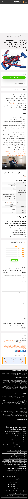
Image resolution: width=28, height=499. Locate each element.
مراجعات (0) (17, 89)
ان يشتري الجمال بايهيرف (21, 433)
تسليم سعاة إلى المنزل (14, 359)
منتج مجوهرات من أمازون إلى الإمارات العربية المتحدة (16, 486)
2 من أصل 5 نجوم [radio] (3, 277)
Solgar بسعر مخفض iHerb (12, 427)
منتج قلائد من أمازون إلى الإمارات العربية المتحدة (17, 482)
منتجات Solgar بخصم (22, 470)
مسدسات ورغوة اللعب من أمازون (12, 342)
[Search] (5, 2)
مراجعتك (24, 281)
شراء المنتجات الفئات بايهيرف (7, 452)
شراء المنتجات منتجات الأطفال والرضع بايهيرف (17, 458)
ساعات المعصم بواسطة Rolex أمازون (19, 446)
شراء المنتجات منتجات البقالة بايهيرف (19, 462)
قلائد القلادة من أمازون (6, 462)
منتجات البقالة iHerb (22, 474)
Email (24, 318)
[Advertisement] (14, 18)
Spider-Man (24, 338)
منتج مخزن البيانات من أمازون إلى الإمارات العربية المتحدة (15, 488)
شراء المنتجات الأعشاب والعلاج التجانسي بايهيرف (17, 450)
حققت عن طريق (13, 341)
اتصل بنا (25, 419)
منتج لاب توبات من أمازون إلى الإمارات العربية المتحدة (16, 484)
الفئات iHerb (24, 431)
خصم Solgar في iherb (7, 444)
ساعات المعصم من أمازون (21, 448)
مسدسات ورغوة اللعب (22, 341)
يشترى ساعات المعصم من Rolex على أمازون (17, 493)
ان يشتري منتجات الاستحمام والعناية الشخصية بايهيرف (16, 440)
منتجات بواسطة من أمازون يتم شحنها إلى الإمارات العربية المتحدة (14, 479)
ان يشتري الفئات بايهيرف (10, 433)
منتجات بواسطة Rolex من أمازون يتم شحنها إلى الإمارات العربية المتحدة (14, 476)
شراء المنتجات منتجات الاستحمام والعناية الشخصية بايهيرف (15, 460)
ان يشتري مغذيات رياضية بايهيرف (20, 435)
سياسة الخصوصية (20, 419)
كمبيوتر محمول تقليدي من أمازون (20, 464)
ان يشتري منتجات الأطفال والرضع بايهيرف (18, 438)
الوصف (24, 89)
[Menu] (26, 2)
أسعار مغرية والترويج (21, 359)
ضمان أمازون (6, 358)
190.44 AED (12, 103)
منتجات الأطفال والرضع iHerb (11, 470)
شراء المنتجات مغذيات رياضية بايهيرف (19, 454)
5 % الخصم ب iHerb (22, 427)
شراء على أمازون (14, 77)
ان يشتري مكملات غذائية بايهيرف (20, 437)
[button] (26, 50)
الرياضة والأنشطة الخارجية (16, 34)
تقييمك (24, 277)
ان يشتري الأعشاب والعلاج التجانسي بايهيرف (12, 431)
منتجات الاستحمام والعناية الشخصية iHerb (18, 472)
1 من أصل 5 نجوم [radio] (2, 277)
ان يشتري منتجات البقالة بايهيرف (20, 442)
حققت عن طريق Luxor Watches (20, 444)
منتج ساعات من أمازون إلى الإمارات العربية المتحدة (16, 480)
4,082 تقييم (23, 176)
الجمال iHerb (10, 429)
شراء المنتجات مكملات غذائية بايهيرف (19, 456)
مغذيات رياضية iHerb (8, 464)
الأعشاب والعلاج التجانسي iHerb (20, 429)
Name (24, 313)
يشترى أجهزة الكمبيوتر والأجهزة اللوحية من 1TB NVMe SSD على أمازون (15, 491)
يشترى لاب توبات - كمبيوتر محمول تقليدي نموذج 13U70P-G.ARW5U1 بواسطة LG (15, 496)
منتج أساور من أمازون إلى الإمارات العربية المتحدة (16, 468)
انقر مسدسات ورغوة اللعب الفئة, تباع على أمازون (16, 155)
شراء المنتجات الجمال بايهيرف (20, 452)
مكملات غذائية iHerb (22, 466)
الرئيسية (25, 34)
